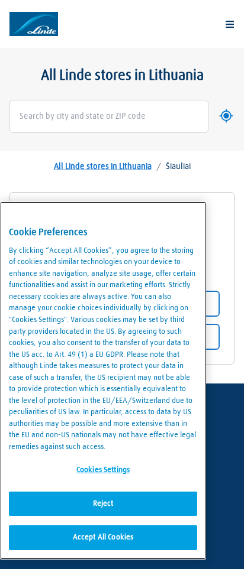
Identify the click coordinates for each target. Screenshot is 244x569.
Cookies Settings (103, 470)
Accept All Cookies (103, 537)
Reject (103, 504)
